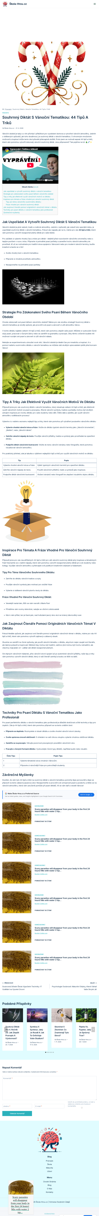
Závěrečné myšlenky (11, 213)
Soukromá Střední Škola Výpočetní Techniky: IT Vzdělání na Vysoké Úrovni (22, 986)
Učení (49, 1171)
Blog (49, 1185)
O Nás (49, 1189)
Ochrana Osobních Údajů (59, 1202)
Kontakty (49, 1192)
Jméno (6, 1106)
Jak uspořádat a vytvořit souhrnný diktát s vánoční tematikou (27, 191)
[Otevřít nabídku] (95, 4)
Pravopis (5, 113)
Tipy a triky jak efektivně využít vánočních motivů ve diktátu (26, 197)
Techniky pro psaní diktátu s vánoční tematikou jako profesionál (28, 210)
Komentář (8, 1078)
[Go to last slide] (6, 1029)
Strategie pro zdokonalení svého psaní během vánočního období (28, 194)
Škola (49, 1164)
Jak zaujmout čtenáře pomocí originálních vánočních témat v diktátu (30, 207)
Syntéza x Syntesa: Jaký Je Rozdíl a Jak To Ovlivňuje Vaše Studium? (37, 1033)
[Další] (93, 1029)
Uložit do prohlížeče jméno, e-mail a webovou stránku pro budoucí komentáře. (81, 1104)
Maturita (49, 1168)
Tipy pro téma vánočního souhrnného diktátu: (23, 202)
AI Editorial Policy (49, 1213)
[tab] (45, 1052)
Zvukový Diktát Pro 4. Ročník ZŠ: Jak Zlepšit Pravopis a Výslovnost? (12, 1033)
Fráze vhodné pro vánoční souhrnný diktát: (22, 205)
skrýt (36, 187)
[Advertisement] (49, 22)
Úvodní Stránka (49, 1182)
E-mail (38, 1106)
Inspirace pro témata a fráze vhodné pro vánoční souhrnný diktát (28, 199)
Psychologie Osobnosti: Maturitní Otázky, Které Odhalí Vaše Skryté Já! (74, 986)
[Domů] (3, 109)
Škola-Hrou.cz (9, 128)
